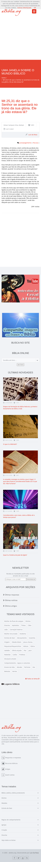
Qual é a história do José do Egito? (15, 555)
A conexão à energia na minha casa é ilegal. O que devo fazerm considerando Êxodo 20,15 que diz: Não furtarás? (20, 481)
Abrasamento (22, 638)
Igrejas (4, 825)
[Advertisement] (20, 38)
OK (35, 8)
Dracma (7, 625)
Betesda (7, 671)
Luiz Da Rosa (34, 853)
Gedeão (7, 650)
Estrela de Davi (9, 638)
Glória (32, 646)
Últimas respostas (11, 595)
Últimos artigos (10, 606)
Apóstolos (15, 625)
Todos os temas (32, 679)
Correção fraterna (16, 630)
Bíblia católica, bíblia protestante (13, 793)
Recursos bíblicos (11, 763)
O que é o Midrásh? (10, 444)
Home (4, 78)
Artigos (7, 769)
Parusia (35, 143)
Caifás (15, 655)
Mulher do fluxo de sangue (13, 621)
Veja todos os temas (9, 840)
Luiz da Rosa (32, 135)
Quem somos (10, 775)
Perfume (27, 667)
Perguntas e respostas (13, 758)
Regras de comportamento (11, 820)
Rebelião (7, 655)
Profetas (22, 655)
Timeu (23, 625)
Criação (4, 830)
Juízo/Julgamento (25, 143)
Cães (29, 625)
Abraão (19, 667)
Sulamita (32, 638)
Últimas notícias (10, 600)
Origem (7, 642)
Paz (25, 650)
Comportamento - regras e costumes (17, 663)
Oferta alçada (17, 650)
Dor (34, 667)
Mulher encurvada (10, 634)
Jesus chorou (27, 642)
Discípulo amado (10, 659)
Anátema (23, 634)
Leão (6, 630)
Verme (14, 671)
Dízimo (28, 621)
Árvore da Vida (9, 667)
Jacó (30, 650)
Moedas (4, 803)
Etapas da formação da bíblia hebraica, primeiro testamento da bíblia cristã (20, 408)
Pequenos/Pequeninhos (12, 646)
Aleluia (25, 646)
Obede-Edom (16, 642)
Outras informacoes (24, 8)
